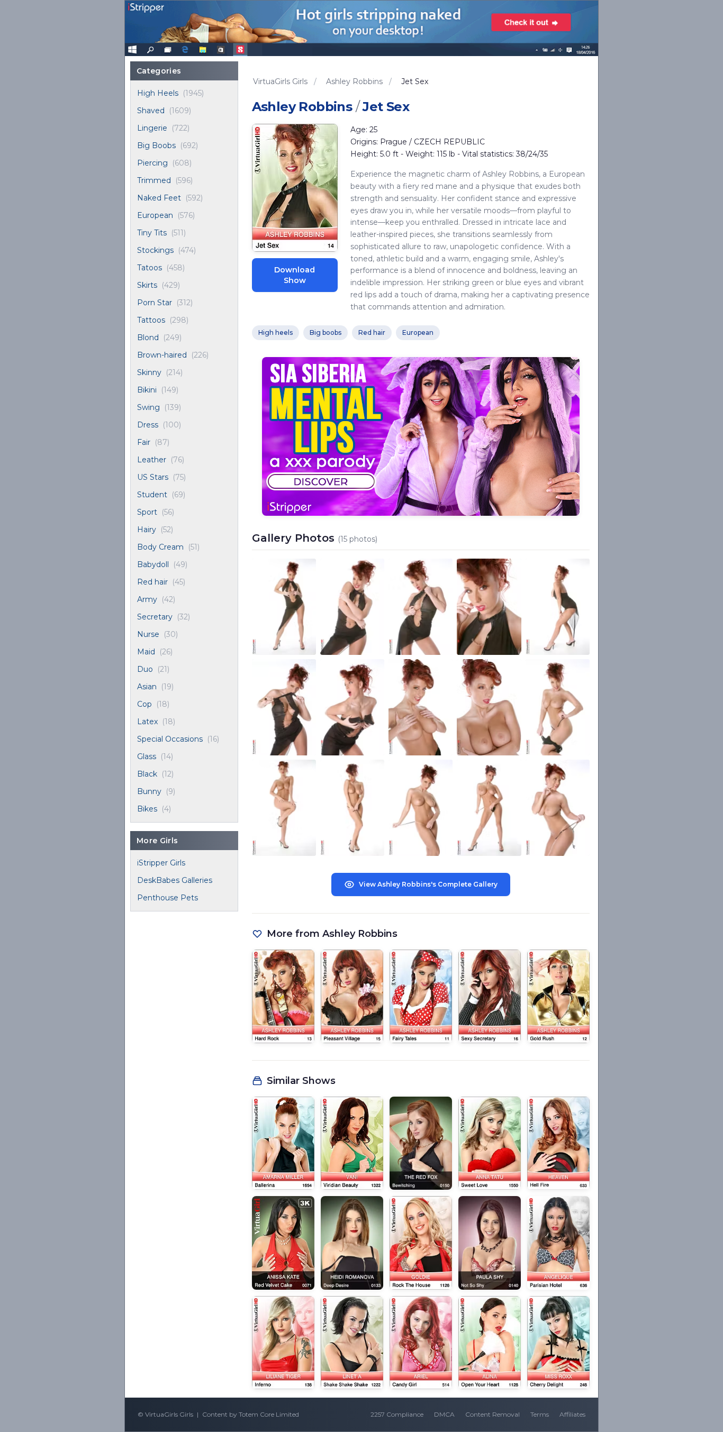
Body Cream (160, 547)
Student (152, 494)
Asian (147, 686)
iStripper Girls (161, 863)
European (155, 215)
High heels (275, 332)
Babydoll (153, 564)
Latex (147, 721)
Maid (146, 651)
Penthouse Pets (167, 897)
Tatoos (149, 267)
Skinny (149, 372)
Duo (145, 669)
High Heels (157, 93)
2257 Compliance (396, 1414)
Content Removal (492, 1414)
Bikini (147, 390)
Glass (146, 756)
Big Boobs (156, 145)
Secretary (155, 617)
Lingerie (152, 128)
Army (147, 599)
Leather (151, 459)
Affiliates (572, 1414)
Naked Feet (159, 198)
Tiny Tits (152, 233)
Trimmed (154, 180)
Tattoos (151, 320)
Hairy (146, 529)
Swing (148, 407)
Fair (143, 442)
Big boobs (325, 332)
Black (147, 774)
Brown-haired (162, 355)
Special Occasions (170, 739)
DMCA (444, 1414)
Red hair (152, 582)
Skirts (147, 285)
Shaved (151, 110)
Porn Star (154, 302)
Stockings (155, 250)
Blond (148, 337)
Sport (147, 512)
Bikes (147, 809)
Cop (144, 704)
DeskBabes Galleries (174, 880)
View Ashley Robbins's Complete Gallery (428, 884)
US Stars (152, 477)
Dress (147, 425)
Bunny (149, 791)
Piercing (152, 163)
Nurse (148, 634)
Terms (539, 1414)
